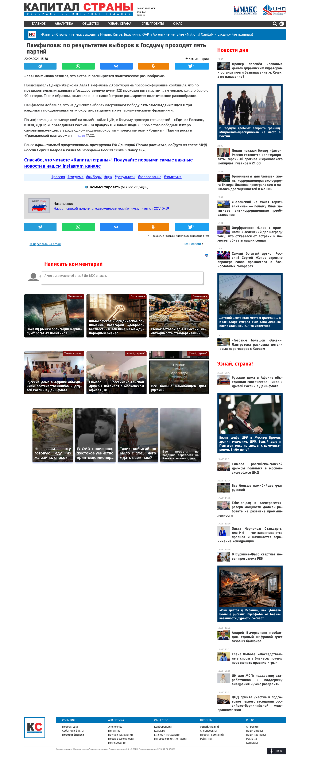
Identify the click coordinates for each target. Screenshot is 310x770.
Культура (159, 730)
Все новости (192, 244)
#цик (108, 177)
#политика (173, 177)
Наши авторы (254, 730)
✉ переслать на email (45, 244)
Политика (114, 730)
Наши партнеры (256, 734)
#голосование (149, 177)
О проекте (252, 726)
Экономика (75, 296)
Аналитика (64, 24)
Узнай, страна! (120, 24)
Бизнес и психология (167, 734)
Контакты (252, 742)
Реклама (251, 738)
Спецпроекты (153, 24)
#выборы (94, 177)
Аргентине (161, 34)
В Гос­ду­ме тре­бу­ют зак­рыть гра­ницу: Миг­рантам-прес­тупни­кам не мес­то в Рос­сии (250, 132)
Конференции (163, 726)
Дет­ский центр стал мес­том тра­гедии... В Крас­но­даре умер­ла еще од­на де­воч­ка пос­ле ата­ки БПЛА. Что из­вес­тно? (250, 322)
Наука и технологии (120, 734)
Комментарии (199, 59)
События (68, 720)
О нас (177, 24)
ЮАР (145, 34)
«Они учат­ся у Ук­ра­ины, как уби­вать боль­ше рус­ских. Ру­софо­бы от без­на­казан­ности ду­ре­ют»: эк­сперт (250, 614)
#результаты (125, 177)
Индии (105, 34)
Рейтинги (206, 738)
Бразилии (132, 34)
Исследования (117, 742)
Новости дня (232, 50)
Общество (90, 24)
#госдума (75, 177)
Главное (39, 24)
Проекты (206, 720)
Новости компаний (212, 734)
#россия (58, 177)
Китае (117, 34)
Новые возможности (121, 738)
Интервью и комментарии (170, 738)
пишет (79, 136)
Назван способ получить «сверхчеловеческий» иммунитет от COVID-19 (111, 209)
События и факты (73, 730)
